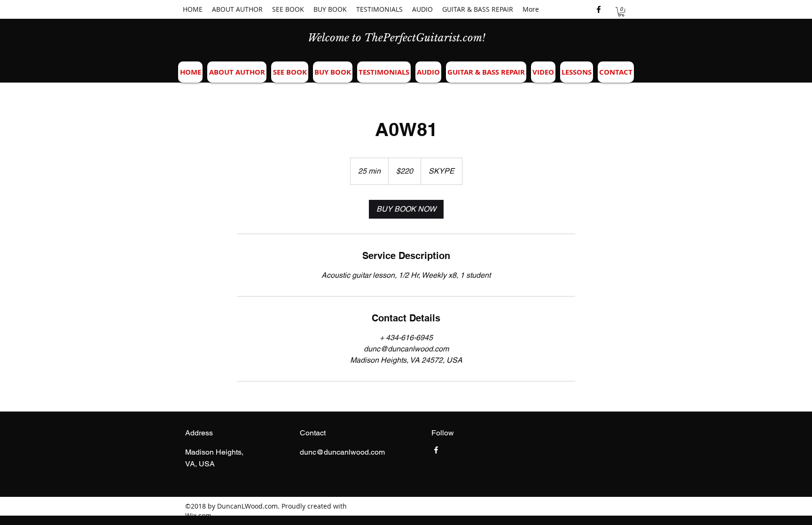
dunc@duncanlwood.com (342, 452)
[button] (621, 11)
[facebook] (598, 9)
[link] (406, 209)
